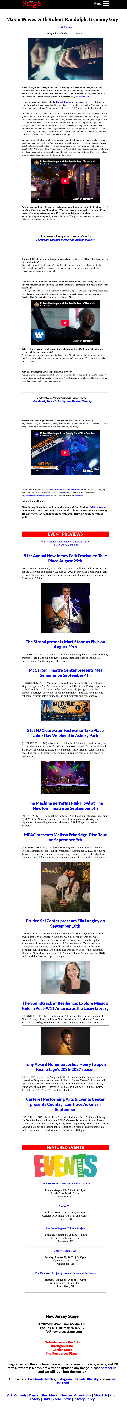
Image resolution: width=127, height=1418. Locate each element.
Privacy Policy (84, 1399)
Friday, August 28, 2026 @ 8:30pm (65, 1212)
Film (43, 1395)
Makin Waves (98, 507)
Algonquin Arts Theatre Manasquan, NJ (65, 1262)
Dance (33, 1395)
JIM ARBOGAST (82, 96)
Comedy (20, 1395)
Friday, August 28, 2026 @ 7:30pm (65, 1190)
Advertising (82, 1395)
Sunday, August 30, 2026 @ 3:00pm (65, 1257)
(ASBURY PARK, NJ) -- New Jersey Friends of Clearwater (55, 743)
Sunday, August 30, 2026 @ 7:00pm (65, 1279)
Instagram (67, 239)
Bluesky (90, 239)
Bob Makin (67, 27)
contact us (108, 1368)
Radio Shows (61, 1399)
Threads (54, 239)
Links (46, 1399)
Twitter (79, 239)
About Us (100, 1395)
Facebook (42, 239)
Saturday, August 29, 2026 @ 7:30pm (65, 1234)
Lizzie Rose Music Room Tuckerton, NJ (65, 1195)
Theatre (66, 1395)
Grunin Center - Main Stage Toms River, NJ (65, 1284)
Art (9, 1395)
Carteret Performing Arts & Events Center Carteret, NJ (65, 1217)
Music (53, 1395)
